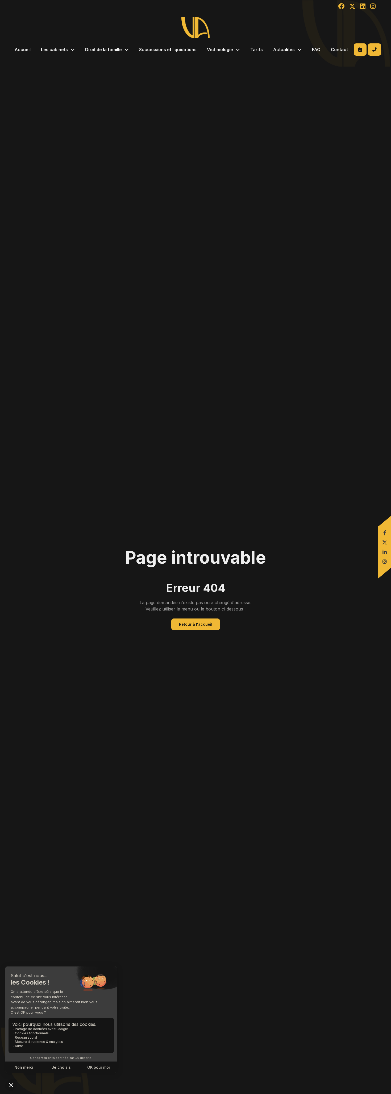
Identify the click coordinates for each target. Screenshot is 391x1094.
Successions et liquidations (168, 49)
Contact (339, 49)
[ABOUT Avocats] (195, 27)
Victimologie (220, 49)
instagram (384, 561)
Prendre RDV (360, 49)
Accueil (23, 49)
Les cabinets (54, 49)
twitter (384, 542)
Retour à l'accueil (195, 624)
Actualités (284, 49)
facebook (384, 532)
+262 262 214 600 (374, 49)
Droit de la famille (103, 49)
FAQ (316, 49)
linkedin (384, 552)
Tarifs (256, 49)
